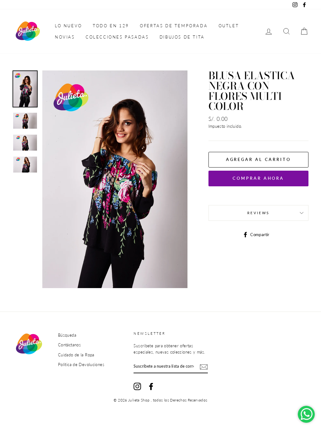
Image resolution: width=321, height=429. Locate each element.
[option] (114, 179)
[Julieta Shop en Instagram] (137, 386)
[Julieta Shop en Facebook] (151, 386)
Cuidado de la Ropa (76, 354)
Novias (65, 36)
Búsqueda (67, 335)
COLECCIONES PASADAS (117, 36)
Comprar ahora (258, 178)
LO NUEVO (68, 25)
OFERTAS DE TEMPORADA (174, 25)
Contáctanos (69, 344)
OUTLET (228, 25)
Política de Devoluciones (81, 364)
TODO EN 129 (111, 25)
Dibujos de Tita (182, 36)
